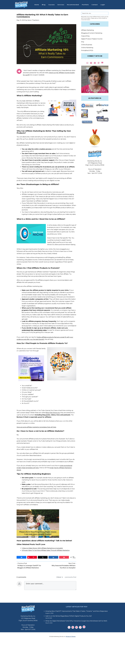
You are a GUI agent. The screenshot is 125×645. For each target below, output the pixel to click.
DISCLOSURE (102, 18)
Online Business (86, 44)
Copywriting (85, 36)
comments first (70, 577)
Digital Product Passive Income (91, 39)
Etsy (82, 42)
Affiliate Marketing (87, 30)
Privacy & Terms (71, 636)
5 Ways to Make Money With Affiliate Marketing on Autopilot (42, 548)
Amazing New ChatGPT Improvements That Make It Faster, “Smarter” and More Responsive (76, 611)
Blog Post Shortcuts (53, 412)
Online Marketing (87, 47)
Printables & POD (87, 50)
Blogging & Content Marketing (91, 33)
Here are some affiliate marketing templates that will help (36, 427)
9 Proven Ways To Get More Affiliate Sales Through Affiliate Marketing (46, 550)
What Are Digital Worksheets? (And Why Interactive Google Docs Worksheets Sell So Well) (76, 621)
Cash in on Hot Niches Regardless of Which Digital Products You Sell (68, 616)
